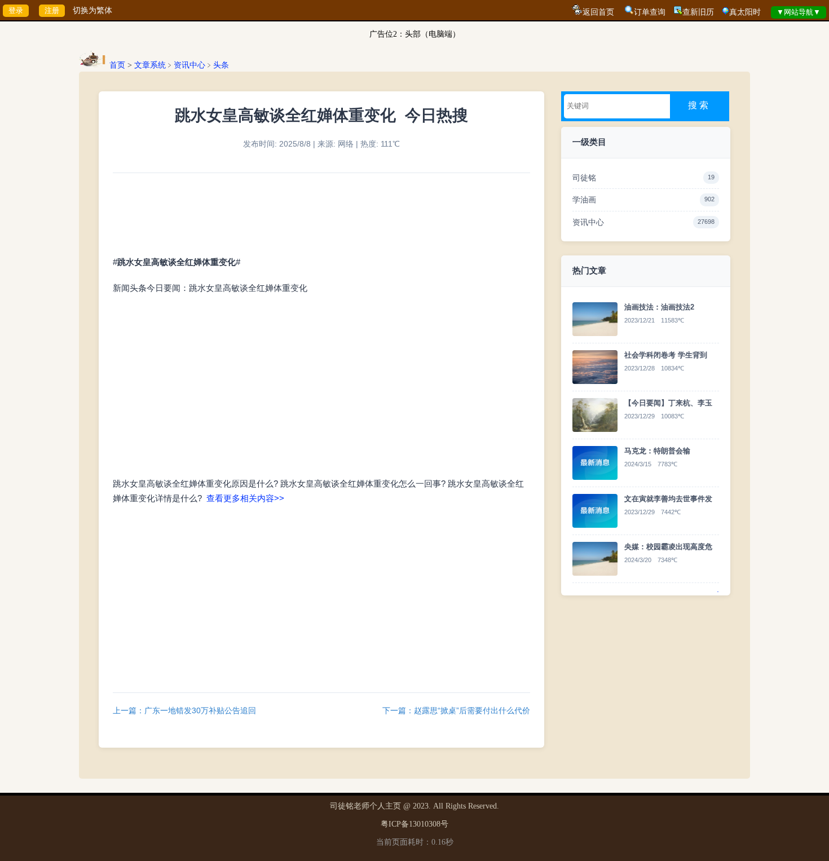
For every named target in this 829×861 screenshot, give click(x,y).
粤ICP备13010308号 (414, 824)
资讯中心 (189, 65)
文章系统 (150, 65)
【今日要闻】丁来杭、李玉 (668, 403)
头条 (221, 65)
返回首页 (598, 12)
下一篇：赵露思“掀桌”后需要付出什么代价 (456, 710)
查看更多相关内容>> (245, 498)
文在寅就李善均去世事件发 (668, 498)
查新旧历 (698, 12)
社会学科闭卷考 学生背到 (665, 355)
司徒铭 (643, 177)
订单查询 (649, 12)
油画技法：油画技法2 (659, 307)
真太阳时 (745, 12)
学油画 (643, 199)
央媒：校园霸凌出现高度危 (668, 546)
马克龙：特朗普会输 (657, 451)
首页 (117, 65)
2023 (421, 806)
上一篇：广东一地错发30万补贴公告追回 (184, 710)
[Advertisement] (321, 596)
